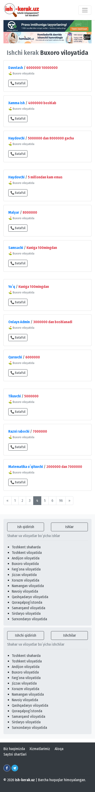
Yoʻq (11, 286)
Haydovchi (16, 138)
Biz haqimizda (14, 749)
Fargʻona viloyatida (26, 569)
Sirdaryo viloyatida (26, 613)
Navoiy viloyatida (25, 591)
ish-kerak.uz (25, 780)
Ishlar (69, 527)
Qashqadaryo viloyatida (30, 597)
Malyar (13, 212)
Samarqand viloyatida (28, 608)
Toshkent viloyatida (27, 552)
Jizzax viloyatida (24, 575)
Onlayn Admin (19, 322)
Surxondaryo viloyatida (29, 619)
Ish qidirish (25, 527)
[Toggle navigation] (84, 10)
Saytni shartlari (15, 754)
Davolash (15, 67)
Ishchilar (69, 635)
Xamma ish (16, 103)
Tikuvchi (14, 396)
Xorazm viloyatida (25, 580)
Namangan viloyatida (28, 586)
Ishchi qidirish (25, 635)
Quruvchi (15, 357)
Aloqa (59, 749)
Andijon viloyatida (25, 558)
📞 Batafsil (17, 83)
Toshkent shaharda (26, 547)
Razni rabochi (18, 431)
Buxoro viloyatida (25, 563)
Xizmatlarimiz (40, 749)
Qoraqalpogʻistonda (27, 602)
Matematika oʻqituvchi (25, 466)
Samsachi (15, 247)
